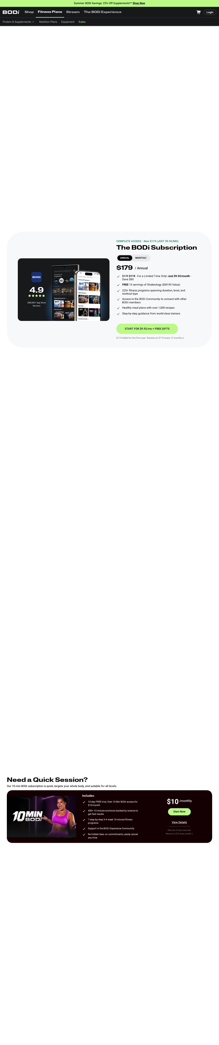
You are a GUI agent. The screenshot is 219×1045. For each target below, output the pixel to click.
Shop (29, 12)
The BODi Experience (103, 12)
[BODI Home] (11, 12)
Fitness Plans (50, 12)
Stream (73, 12)
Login (210, 12)
